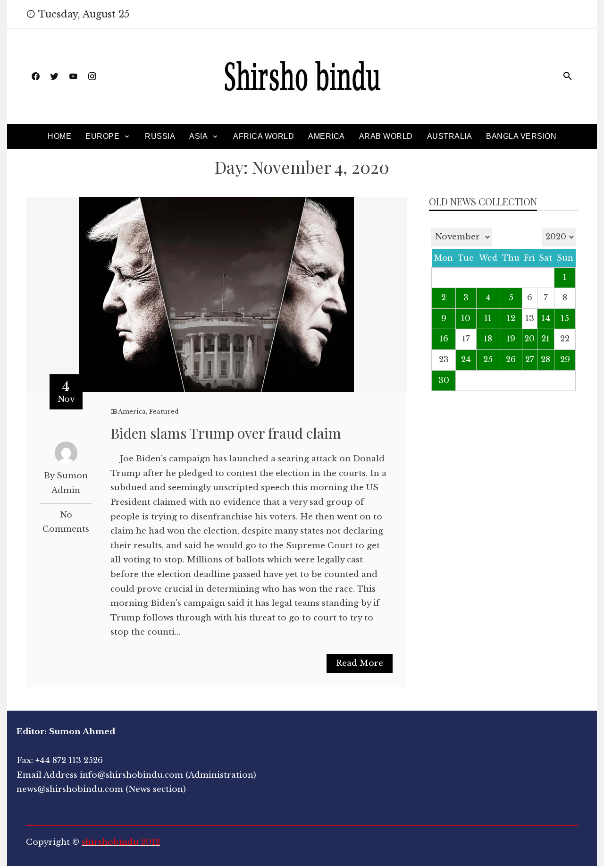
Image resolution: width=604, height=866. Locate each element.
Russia (160, 136)
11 (488, 318)
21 (545, 339)
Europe (102, 136)
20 (529, 339)
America (326, 136)
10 (465, 318)
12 (511, 318)
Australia (449, 136)
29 (565, 360)
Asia (198, 136)
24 (466, 360)
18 (488, 339)
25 (488, 360)
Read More (359, 663)
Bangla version (521, 136)
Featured (164, 412)
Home (59, 136)
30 (443, 380)
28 (545, 360)
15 (565, 318)
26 (511, 360)
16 (443, 339)
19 (510, 339)
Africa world (263, 136)
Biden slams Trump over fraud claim (225, 433)
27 (529, 360)
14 (545, 318)
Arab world (386, 136)
